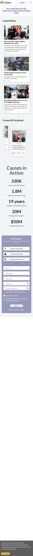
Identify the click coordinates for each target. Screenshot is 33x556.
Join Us (22, 2)
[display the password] (27, 283)
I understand (5, 553)
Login (22, 309)
